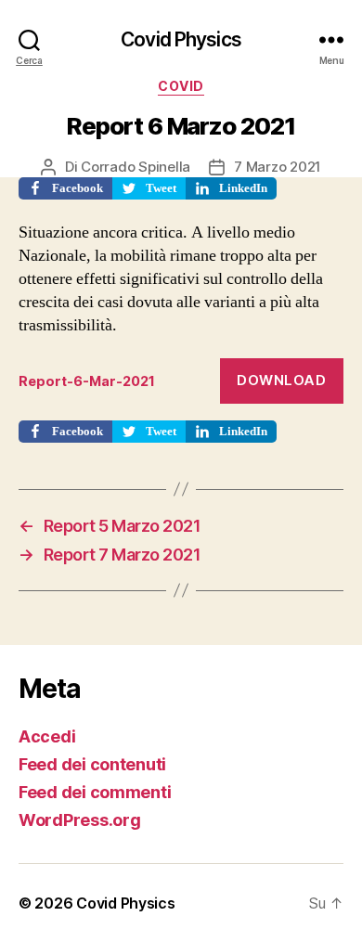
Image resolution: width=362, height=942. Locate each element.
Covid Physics (181, 39)
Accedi (47, 736)
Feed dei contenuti (92, 764)
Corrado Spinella (135, 166)
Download (281, 380)
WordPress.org (80, 820)
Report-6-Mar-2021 (87, 381)
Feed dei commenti (95, 792)
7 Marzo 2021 (277, 166)
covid (181, 86)
